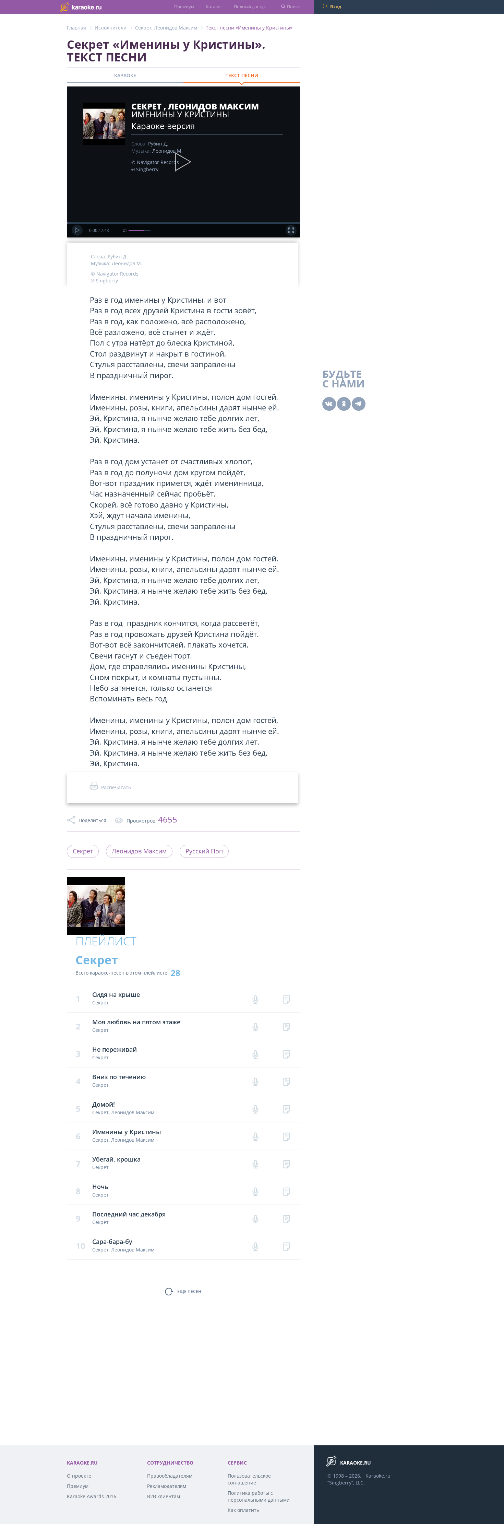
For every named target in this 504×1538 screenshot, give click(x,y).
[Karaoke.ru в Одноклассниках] (344, 404)
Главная (76, 27)
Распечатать (116, 787)
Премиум (184, 6)
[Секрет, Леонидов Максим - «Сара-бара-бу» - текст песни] (286, 1245)
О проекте (79, 1475)
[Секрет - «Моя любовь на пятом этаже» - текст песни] (286, 1026)
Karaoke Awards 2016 (91, 1496)
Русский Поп (204, 851)
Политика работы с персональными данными (259, 1496)
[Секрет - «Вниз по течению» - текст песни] (286, 1081)
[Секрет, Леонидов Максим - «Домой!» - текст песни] (286, 1108)
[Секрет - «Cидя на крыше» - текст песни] (286, 998)
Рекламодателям (166, 1486)
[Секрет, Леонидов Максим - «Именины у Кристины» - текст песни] (286, 1136)
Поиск (293, 6)
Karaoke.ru (378, 1475)
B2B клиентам (163, 1496)
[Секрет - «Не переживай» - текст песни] (286, 1053)
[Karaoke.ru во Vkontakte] (329, 404)
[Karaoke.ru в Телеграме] (358, 404)
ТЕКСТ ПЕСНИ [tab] (242, 75)
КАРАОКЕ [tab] (125, 75)
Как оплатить (243, 1510)
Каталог (214, 6)
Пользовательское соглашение (249, 1479)
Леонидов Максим (175, 27)
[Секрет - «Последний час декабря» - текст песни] (286, 1218)
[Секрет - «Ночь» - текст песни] (286, 1190)
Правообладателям (169, 1475)
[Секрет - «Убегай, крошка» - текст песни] (286, 1163)
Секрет (143, 27)
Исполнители (111, 27)
